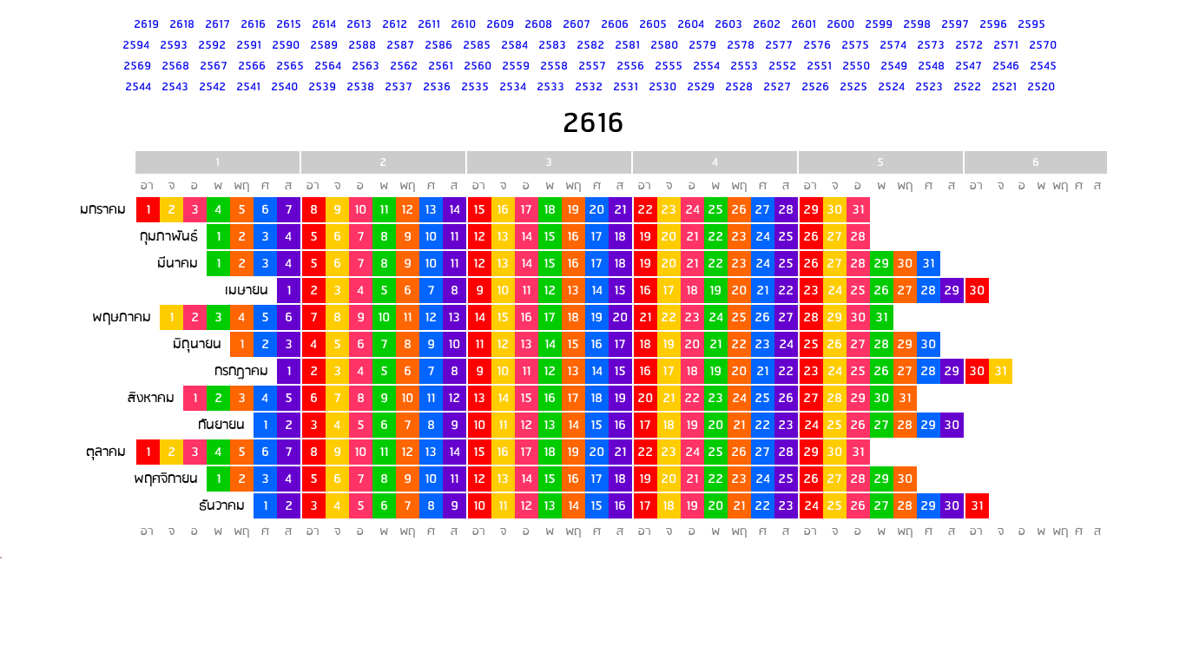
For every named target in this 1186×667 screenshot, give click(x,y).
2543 (174, 86)
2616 (253, 24)
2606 (615, 24)
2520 (1041, 86)
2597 (955, 24)
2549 (893, 66)
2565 (290, 66)
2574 (893, 45)
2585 (477, 45)
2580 (664, 45)
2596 (993, 24)
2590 (286, 45)
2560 (477, 66)
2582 (590, 45)
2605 (653, 24)
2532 (589, 86)
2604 (690, 24)
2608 (538, 24)
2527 (777, 86)
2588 (362, 45)
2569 (137, 66)
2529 (701, 86)
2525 (853, 86)
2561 (440, 66)
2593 (174, 45)
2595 (1031, 24)
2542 (212, 86)
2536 (437, 86)
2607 (576, 24)
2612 (394, 24)
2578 (740, 45)
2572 (969, 45)
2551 (819, 66)
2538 (360, 86)
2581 (627, 45)
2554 (706, 66)
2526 (815, 86)
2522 (967, 86)
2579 (702, 45)
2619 (146, 24)
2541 (248, 86)
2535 (475, 86)
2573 (931, 45)
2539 (322, 86)
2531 (625, 86)
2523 (929, 86)
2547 (968, 66)
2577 (779, 45)
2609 (500, 24)
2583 (552, 45)
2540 (284, 86)
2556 (630, 66)
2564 (327, 66)
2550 (856, 66)
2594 (135, 45)
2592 (212, 45)
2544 (138, 86)
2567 (213, 66)
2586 (438, 45)
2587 (400, 45)
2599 (879, 24)
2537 (398, 86)
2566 (252, 66)
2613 (359, 24)
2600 (840, 24)
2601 (803, 24)
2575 (855, 45)
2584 (514, 45)
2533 (550, 86)
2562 (404, 66)
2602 (767, 24)
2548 (931, 66)
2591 (248, 45)
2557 (592, 66)
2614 (324, 24)
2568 (175, 66)
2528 (739, 86)
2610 (463, 24)
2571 (1005, 45)
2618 (181, 24)
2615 (288, 24)
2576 (817, 45)
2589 (324, 45)
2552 (782, 66)
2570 (1043, 45)
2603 (728, 24)
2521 (1004, 86)
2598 (917, 24)
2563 (365, 66)
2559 (516, 66)
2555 (668, 66)
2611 (429, 24)
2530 (662, 86)
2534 (512, 86)
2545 (1043, 66)
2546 (1005, 66)
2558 (554, 66)
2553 (744, 66)
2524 (891, 86)
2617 (217, 24)
